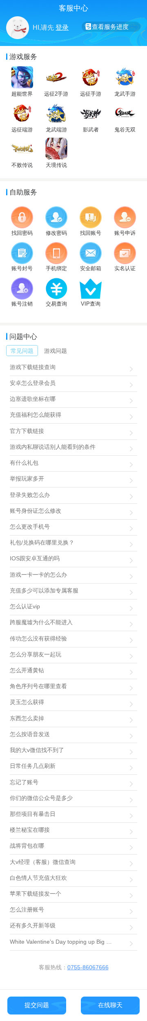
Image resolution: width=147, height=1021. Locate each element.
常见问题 (22, 351)
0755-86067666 (88, 967)
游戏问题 (55, 351)
